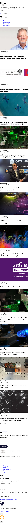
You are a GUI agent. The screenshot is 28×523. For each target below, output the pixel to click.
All (3, 20)
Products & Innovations (9, 24)
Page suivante (3, 431)
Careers (5, 471)
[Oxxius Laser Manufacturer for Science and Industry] (1, 461)
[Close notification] (1, 514)
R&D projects (6, 25)
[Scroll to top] (0, 501)
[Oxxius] (7, 5)
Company (5, 466)
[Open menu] (25, 5)
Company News (7, 22)
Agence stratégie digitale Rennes (8, 500)
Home (1, 13)
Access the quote (4, 511)
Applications (6, 467)
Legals (4, 473)
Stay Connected (7, 469)
